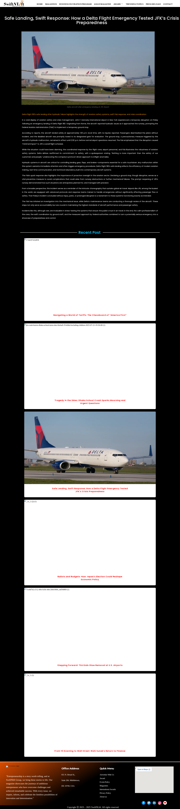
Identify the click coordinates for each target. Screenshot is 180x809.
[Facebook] (143, 803)
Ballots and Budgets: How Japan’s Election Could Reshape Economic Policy (90, 578)
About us (103, 797)
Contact (168, 3)
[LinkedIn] (154, 803)
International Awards (108, 789)
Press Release (153, 3)
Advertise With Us (107, 775)
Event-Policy (105, 782)
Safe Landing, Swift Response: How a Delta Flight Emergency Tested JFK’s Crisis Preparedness (90, 490)
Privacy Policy (105, 793)
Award (117, 3)
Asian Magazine (102, 3)
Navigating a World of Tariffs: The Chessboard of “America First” (90, 315)
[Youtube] (165, 803)
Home (40, 3)
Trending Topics (135, 3)
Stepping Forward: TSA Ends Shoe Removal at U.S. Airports (90, 665)
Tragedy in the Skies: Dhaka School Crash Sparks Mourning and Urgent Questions (90, 402)
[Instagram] (160, 803)
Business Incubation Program (75, 3)
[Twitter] (149, 803)
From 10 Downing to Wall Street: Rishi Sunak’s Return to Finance (89, 751)
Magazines (51, 3)
